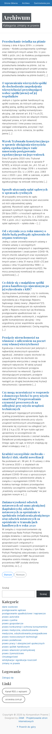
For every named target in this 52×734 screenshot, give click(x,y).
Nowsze (20, 574)
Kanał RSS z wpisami (16, 691)
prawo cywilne (9, 620)
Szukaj (5, 587)
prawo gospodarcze (12, 623)
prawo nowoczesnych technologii (19, 636)
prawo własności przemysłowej (18, 650)
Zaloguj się (7, 677)
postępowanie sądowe (14, 610)
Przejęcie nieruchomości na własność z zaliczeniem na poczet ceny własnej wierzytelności (24, 341)
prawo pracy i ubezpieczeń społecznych (23, 643)
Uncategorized (10, 656)
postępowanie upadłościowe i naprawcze (24, 613)
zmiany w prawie (11, 663)
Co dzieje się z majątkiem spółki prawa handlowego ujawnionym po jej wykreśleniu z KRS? (25, 286)
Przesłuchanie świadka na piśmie (24, 41)
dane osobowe (10, 606)
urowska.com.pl (13, 699)
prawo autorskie (10, 616)
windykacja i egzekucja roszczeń (19, 660)
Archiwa (26, 3)
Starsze (8, 574)
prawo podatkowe (11, 640)
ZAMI (21, 718)
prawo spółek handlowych (16, 646)
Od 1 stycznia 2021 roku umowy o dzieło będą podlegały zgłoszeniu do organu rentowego (26, 234)
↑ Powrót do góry (26, 726)
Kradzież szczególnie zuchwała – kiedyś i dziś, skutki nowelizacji (23, 455)
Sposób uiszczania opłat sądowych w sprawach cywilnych (25, 191)
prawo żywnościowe (13, 653)
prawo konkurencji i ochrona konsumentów (24, 626)
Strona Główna (11, 3)
